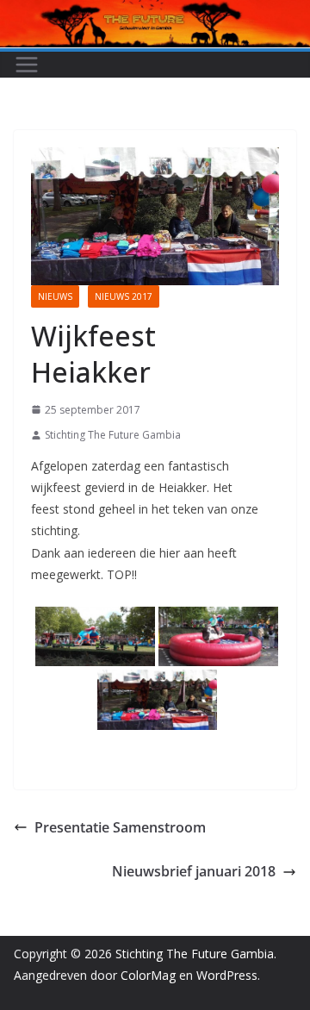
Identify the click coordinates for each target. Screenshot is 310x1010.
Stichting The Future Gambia (113, 434)
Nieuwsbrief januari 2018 (194, 871)
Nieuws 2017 (123, 296)
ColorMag (148, 975)
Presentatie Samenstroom (120, 827)
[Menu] (27, 65)
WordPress (226, 975)
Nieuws (55, 296)
